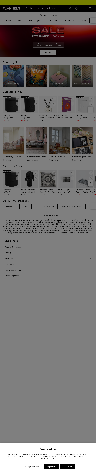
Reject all (51, 467)
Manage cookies (31, 467)
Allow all (68, 467)
